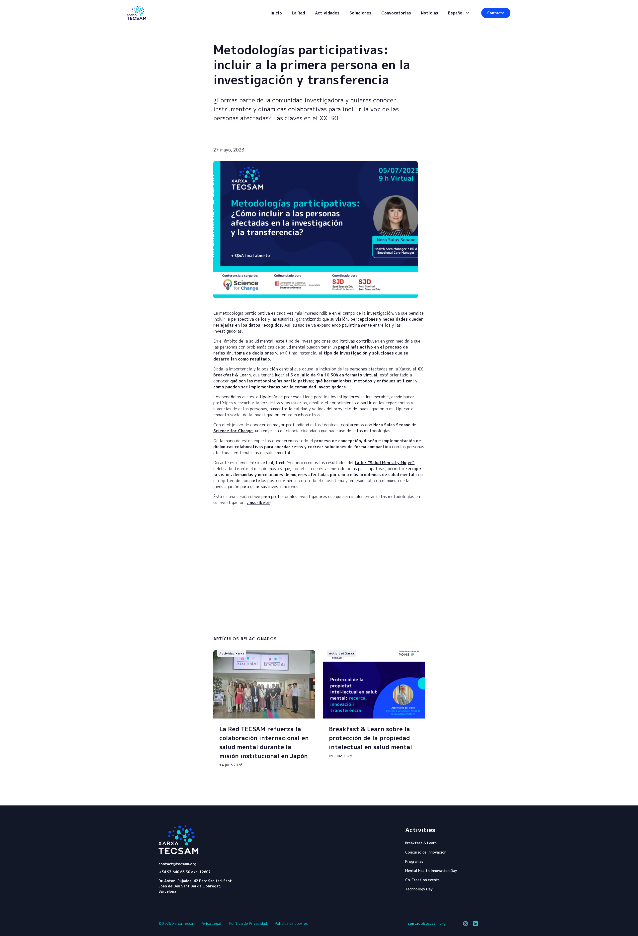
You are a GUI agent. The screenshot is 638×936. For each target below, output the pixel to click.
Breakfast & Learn (421, 843)
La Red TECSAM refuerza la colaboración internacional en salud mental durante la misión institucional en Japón (264, 742)
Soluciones (360, 13)
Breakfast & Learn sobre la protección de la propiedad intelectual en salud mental (370, 738)
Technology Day (419, 889)
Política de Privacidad (248, 923)
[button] (495, 13)
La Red (298, 13)
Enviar (401, 629)
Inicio (276, 13)
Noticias (429, 13)
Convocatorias (396, 13)
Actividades (327, 13)
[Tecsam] (137, 13)
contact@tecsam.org (177, 864)
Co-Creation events (422, 879)
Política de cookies (291, 923)
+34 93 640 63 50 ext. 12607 (185, 871)
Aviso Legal (211, 923)
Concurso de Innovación (425, 852)
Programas (414, 861)
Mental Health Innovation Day (431, 870)
